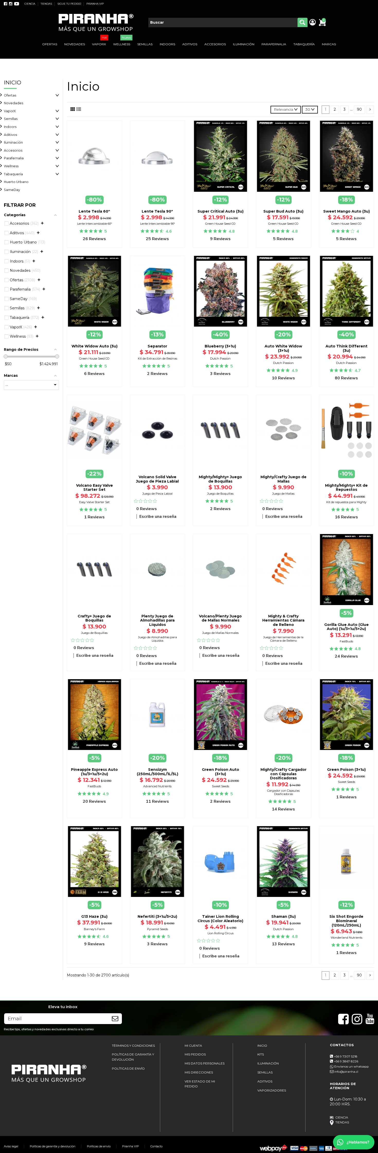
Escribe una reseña (157, 516)
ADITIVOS (264, 1081)
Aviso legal (11, 1146)
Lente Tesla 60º (94, 211)
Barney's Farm (94, 929)
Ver (346, 605)
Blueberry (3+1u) (220, 346)
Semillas (10, 119)
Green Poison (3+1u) (346, 769)
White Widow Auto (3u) (94, 346)
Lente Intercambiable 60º (94, 223)
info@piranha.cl (346, 1071)
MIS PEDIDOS (195, 1054)
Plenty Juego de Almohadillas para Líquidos (157, 620)
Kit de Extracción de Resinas (157, 358)
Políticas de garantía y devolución (52, 1146)
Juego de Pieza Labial (157, 493)
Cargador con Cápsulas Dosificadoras (283, 792)
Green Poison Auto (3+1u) (220, 771)
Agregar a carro (157, 467)
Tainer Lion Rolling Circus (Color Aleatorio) (220, 918)
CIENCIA (30, 3)
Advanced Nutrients (157, 786)
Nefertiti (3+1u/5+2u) (157, 916)
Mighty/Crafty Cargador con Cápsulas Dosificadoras (283, 774)
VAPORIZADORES (271, 1090)
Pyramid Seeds (157, 929)
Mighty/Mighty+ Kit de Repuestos (346, 487)
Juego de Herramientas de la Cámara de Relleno (283, 638)
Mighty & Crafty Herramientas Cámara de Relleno (283, 620)
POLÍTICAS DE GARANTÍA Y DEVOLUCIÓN (133, 1056)
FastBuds (346, 641)
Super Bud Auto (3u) (283, 211)
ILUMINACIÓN (268, 1063)
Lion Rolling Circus (220, 933)
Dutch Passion (220, 358)
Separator (157, 346)
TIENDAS (47, 3)
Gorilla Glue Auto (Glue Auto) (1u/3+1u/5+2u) (346, 626)
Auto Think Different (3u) (346, 348)
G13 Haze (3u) (94, 916)
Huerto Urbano (16, 182)
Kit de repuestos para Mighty (346, 502)
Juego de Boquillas (220, 493)
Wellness (11, 166)
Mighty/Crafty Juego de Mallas (283, 479)
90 (359, 109)
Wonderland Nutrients (346, 937)
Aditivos (10, 135)
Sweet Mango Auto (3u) (346, 211)
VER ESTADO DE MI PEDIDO (200, 1083)
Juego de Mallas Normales (220, 633)
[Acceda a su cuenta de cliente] (312, 22)
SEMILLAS (265, 1072)
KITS (260, 1054)
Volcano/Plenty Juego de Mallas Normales (220, 618)
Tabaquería (13, 174)
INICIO (262, 1045)
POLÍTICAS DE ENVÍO (128, 1068)
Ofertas (10, 95)
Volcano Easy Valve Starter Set (94, 487)
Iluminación (13, 142)
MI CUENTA (193, 1045)
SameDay (12, 190)
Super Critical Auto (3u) (220, 211)
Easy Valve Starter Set (94, 502)
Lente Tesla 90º (157, 211)
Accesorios (13, 150)
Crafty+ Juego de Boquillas (94, 618)
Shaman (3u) (283, 916)
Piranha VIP (130, 1146)
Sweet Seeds (220, 786)
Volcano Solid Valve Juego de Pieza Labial (157, 479)
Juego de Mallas (283, 493)
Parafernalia (14, 158)
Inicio (12, 82)
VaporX (10, 111)
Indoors (10, 127)
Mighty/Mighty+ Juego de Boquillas (220, 479)
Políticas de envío (99, 1146)
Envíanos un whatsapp (351, 1066)
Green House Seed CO (220, 223)
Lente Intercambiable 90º (157, 223)
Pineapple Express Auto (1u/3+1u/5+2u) (94, 771)
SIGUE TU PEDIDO (69, 3)
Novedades (13, 103)
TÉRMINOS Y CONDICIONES (133, 1045)
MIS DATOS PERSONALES (204, 1063)
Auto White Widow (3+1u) (283, 348)
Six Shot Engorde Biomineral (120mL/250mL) (346, 921)
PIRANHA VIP (95, 3)
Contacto (156, 1146)
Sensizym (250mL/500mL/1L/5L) (157, 771)
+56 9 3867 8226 (346, 1061)
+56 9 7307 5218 (345, 1056)
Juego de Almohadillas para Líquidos (157, 638)
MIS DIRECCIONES (199, 1072)
